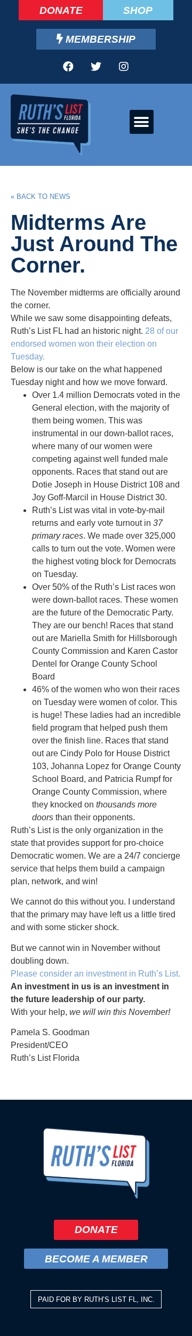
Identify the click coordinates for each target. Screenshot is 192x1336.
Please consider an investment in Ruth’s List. (95, 973)
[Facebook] (68, 66)
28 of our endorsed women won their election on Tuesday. (94, 343)
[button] (142, 122)
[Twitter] (96, 66)
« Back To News (40, 197)
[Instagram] (123, 66)
